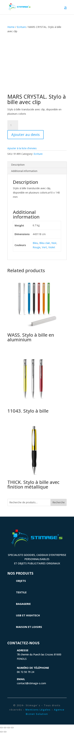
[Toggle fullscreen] (8, 727)
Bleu (35, 243)
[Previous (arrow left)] (1, 731)
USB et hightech (28, 615)
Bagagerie (23, 604)
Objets (21, 581)
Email (21, 679)
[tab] (37, 165)
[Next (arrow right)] (5, 731)
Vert (44, 247)
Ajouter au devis (25, 134)
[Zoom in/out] (12, 727)
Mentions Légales (38, 709)
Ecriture (21, 27)
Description (18, 164)
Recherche (58, 502)
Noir (53, 243)
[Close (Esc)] (1, 727)
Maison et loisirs (29, 627)
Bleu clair (44, 243)
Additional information (24, 171)
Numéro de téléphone (33, 667)
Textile (21, 592)
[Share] (5, 727)
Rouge (36, 247)
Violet (51, 247)
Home (11, 27)
